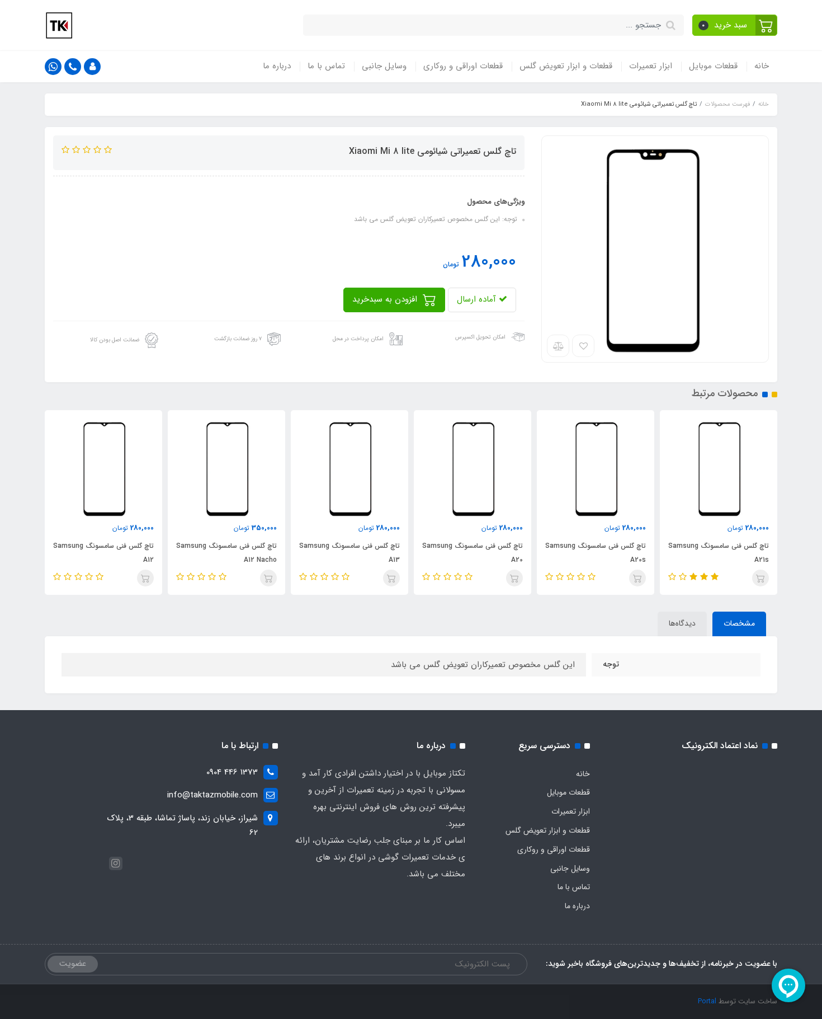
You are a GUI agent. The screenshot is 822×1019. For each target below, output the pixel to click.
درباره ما (277, 66)
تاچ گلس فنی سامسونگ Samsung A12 (103, 553)
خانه (761, 66)
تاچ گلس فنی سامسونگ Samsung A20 (472, 553)
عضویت (72, 963)
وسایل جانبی (384, 66)
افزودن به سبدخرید (386, 299)
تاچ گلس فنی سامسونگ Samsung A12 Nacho (226, 553)
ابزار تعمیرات (650, 66)
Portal (707, 1001)
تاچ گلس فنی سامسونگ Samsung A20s (595, 553)
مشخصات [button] (739, 623)
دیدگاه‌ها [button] (682, 623)
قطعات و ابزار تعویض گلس (565, 66)
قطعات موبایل (713, 66)
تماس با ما (326, 66)
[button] (735, 25)
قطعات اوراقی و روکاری (463, 66)
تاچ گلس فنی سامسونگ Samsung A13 (349, 553)
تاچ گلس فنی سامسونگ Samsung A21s (718, 553)
